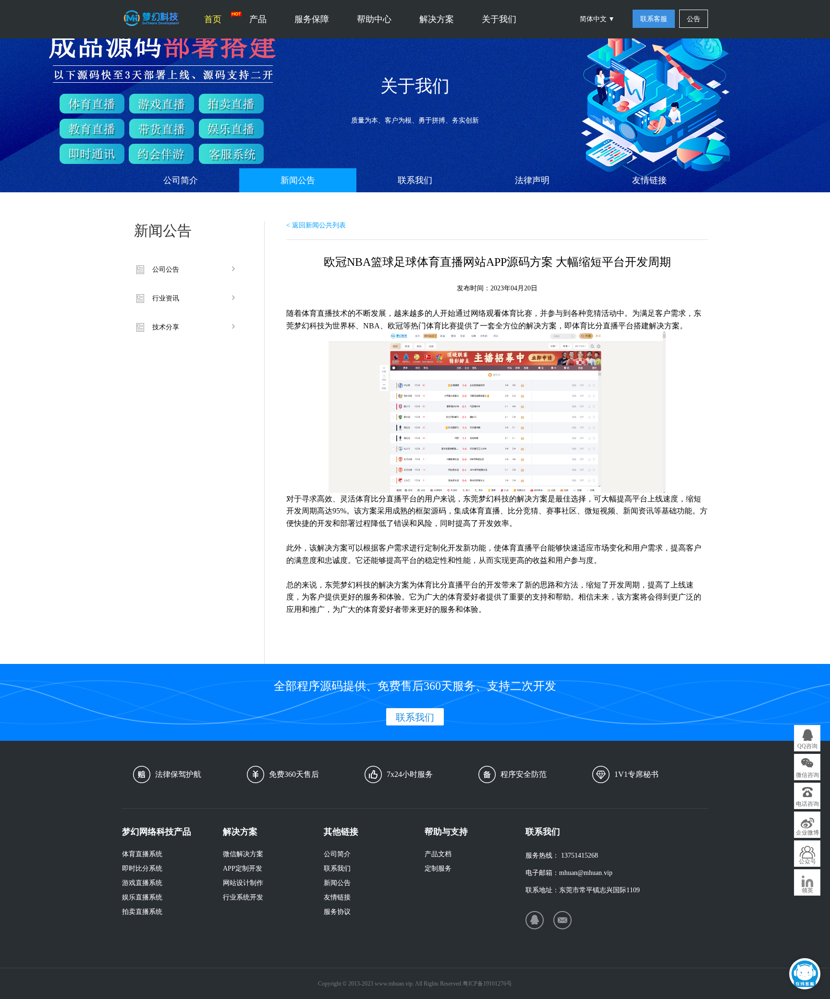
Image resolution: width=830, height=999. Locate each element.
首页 (212, 19)
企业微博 (807, 832)
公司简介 (180, 180)
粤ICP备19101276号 (487, 983)
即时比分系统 (142, 868)
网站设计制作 (243, 883)
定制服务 (438, 868)
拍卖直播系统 (142, 911)
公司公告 (165, 269)
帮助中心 (374, 19)
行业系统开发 (243, 897)
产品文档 (438, 854)
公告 (693, 19)
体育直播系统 (142, 854)
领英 (807, 890)
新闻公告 (298, 180)
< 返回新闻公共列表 (316, 225)
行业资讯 (165, 298)
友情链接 (649, 180)
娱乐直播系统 (142, 897)
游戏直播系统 (142, 883)
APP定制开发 (242, 868)
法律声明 (532, 180)
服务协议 (337, 911)
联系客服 (653, 19)
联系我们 (415, 180)
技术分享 (165, 327)
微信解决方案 (243, 854)
